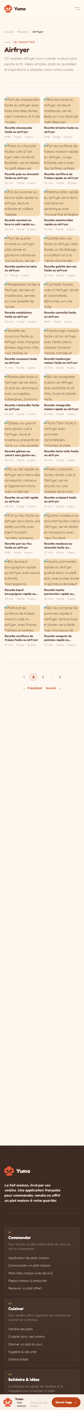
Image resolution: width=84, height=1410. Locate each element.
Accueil (8, 31)
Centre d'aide (18, 1359)
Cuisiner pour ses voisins (26, 1336)
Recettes (22, 31)
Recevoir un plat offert (25, 1288)
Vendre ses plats (20, 1329)
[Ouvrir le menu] (77, 8)
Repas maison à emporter (27, 1281)
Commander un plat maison (29, 1265)
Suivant (53, 688)
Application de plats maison (28, 1258)
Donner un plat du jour (25, 1344)
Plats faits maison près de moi (30, 1273)
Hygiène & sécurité (22, 1352)
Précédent (32, 688)
